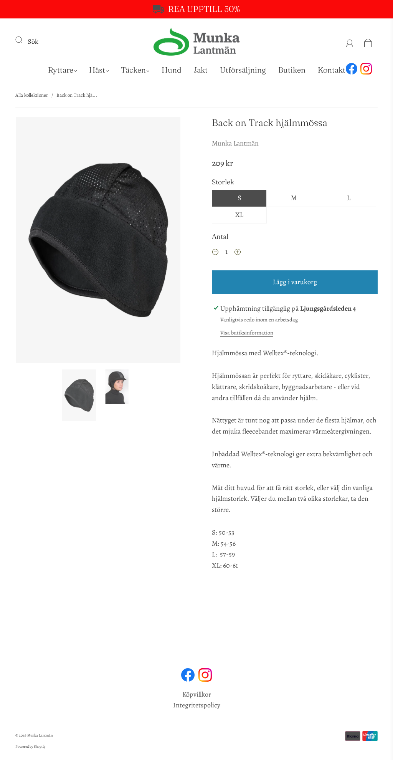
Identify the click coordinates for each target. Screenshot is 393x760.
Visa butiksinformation (246, 332)
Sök (33, 41)
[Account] (350, 41)
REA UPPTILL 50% (204, 8)
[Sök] (23, 39)
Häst (97, 70)
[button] (32, 241)
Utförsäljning (243, 70)
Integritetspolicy (196, 705)
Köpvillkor (196, 694)
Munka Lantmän (235, 143)
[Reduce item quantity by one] (215, 252)
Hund (172, 70)
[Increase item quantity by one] (237, 252)
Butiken (291, 70)
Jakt (201, 70)
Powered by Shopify (30, 746)
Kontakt (331, 70)
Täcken (133, 70)
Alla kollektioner (31, 95)
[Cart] (368, 41)
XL (239, 214)
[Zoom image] (98, 241)
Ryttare (60, 70)
